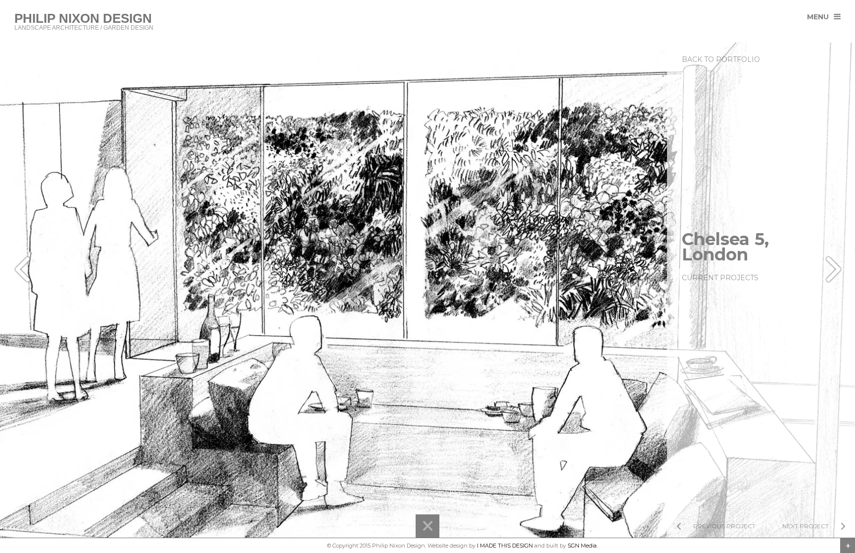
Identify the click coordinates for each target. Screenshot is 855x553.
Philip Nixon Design (299, 545)
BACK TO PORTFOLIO (721, 59)
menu (818, 16)
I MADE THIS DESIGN (505, 545)
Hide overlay (427, 526)
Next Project (805, 526)
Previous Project (724, 526)
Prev (24, 269)
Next (831, 269)
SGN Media (582, 545)
